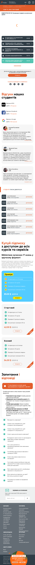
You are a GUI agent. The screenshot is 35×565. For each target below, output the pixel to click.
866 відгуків (13, 121)
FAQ (20, 538)
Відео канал (6, 524)
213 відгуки (13, 105)
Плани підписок (7, 515)
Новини (5, 551)
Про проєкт (22, 534)
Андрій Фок (13, 221)
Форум (5, 528)
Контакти (21, 536)
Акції (4, 549)
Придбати (17, 75)
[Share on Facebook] (10, 84)
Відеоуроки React (23, 531)
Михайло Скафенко (15, 227)
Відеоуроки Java (23, 519)
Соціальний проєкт (24, 542)
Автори (21, 540)
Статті (5, 526)
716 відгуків (13, 113)
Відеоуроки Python (24, 512)
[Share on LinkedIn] (18, 84)
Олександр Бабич (15, 197)
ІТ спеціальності (7, 513)
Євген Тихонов (14, 203)
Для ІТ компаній (7, 536)
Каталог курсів (7, 512)
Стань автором (7, 534)
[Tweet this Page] (14, 84)
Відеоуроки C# (23, 513)
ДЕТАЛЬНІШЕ (29, 196)
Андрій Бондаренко (15, 233)
